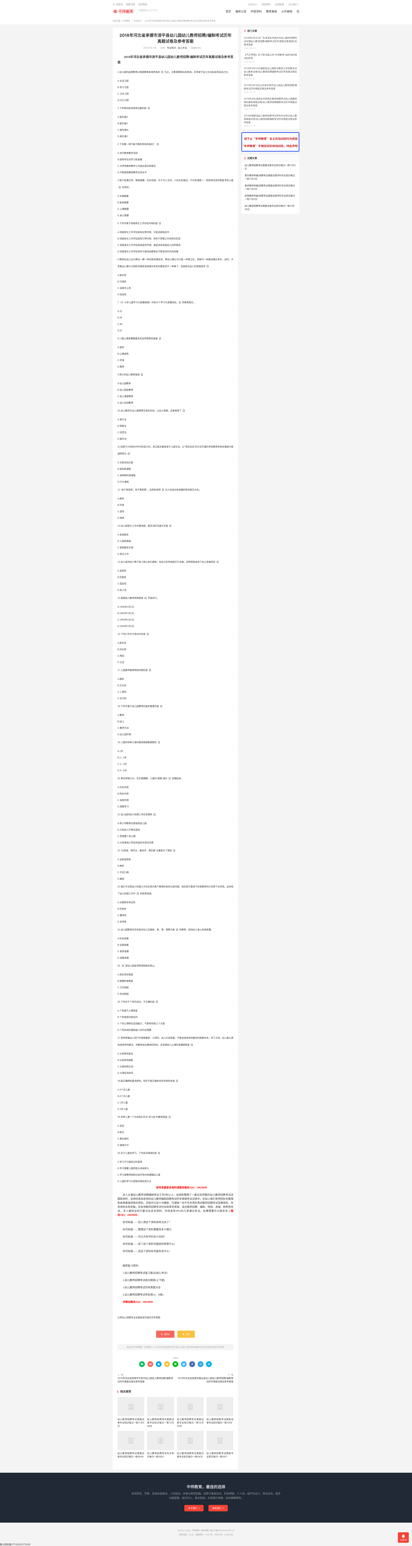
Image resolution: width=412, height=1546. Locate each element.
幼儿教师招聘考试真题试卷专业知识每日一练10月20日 (190, 1422)
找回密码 (266, 4)
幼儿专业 (182, 47)
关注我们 (292, 4)
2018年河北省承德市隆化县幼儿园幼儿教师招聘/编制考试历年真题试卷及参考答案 (205, 1380)
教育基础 (271, 11)
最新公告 (240, 11)
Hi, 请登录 (118, 4)
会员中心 (252, 4)
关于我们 (194, 1508)
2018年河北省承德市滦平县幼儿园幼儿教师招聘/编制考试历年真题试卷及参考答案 (189, 1347)
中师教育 (124, 11)
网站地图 (205, 1530)
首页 (228, 11)
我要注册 (130, 4)
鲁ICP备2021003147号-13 (222, 1530)
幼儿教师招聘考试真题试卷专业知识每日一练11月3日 (130, 1422)
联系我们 (218, 1508)
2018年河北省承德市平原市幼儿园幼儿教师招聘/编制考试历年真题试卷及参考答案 (145, 1380)
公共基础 (286, 11)
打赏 (186, 1334)
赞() (165, 1334)
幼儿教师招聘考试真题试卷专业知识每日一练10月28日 (160, 1422)
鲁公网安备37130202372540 (15, 1544)
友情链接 (279, 4)
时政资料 (256, 11)
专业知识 (137, 21)
